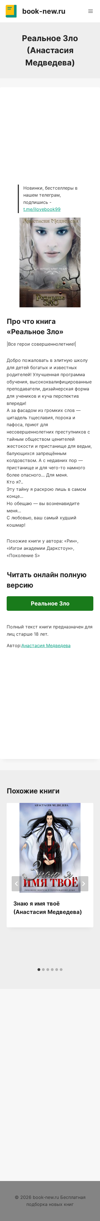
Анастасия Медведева (46, 645)
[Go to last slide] (17, 883)
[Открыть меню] (90, 11)
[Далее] (83, 883)
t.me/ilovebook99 (42, 209)
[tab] (39, 969)
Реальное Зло (50, 603)
